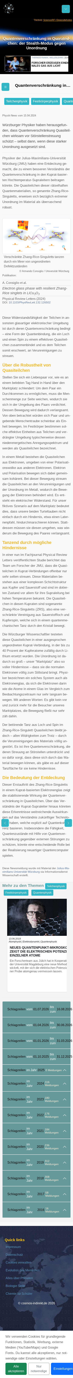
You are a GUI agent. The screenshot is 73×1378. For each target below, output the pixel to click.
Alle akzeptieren (16, 1369)
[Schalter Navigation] (66, 9)
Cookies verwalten (18, 1262)
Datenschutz (14, 1254)
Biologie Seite (15, 1286)
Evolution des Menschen (23, 1270)
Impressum (13, 1247)
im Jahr (34, 1070)
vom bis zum (38, 1009)
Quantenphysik (42, 892)
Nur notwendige (39, 1369)
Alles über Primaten (19, 1278)
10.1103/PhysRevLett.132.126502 (30, 302)
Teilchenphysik (16, 101)
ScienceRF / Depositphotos (57, 20)
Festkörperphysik (45, 101)
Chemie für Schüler (19, 1293)
